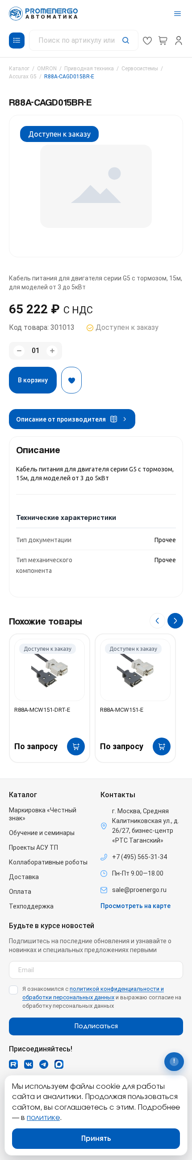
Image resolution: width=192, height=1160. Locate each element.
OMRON (47, 68)
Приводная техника (89, 68)
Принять (96, 1138)
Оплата (20, 891)
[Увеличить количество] (52, 351)
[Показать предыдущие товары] (157, 621)
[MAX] (58, 1064)
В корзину (33, 380)
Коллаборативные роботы (48, 862)
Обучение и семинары (42, 832)
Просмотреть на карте (135, 905)
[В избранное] (71, 380)
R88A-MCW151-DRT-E (42, 709)
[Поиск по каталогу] (83, 40)
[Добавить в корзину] (76, 746)
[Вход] (178, 40)
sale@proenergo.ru (139, 889)
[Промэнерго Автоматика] (43, 13)
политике (43, 1117)
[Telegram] (43, 1064)
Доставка (24, 876)
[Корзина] (163, 40)
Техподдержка (31, 906)
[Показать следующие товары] (175, 621)
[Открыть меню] (177, 13)
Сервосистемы (139, 68)
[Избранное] (147, 40)
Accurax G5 (23, 76)
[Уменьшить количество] (19, 351)
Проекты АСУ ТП (33, 847)
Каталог (19, 68)
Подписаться (96, 1026)
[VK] (28, 1064)
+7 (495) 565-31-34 (139, 856)
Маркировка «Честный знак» (42, 814)
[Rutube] (13, 1064)
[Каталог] (17, 40)
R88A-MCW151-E (121, 709)
